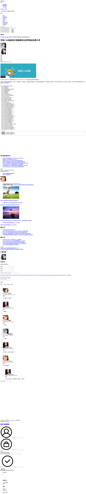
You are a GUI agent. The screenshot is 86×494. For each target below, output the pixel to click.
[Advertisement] (43, 144)
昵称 (1, 266)
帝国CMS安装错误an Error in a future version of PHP (13, 158)
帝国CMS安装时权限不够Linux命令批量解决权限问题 (14, 161)
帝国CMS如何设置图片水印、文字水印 (8, 224)
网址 (1, 270)
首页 (4, 15)
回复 (4, 295)
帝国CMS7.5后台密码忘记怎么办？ (10, 159)
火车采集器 (5, 22)
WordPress (5, 16)
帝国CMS (5, 17)
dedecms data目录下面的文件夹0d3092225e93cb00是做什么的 (15, 232)
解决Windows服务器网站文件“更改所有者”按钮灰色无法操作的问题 (17, 233)
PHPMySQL (5, 23)
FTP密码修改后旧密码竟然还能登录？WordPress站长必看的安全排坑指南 (18, 234)
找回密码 (6, 424)
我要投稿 (5, 5)
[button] (43, 13)
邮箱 (1, 268)
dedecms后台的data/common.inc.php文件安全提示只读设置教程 (15, 231)
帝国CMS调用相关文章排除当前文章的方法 (9, 200)
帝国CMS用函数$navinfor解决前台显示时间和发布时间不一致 (15, 163)
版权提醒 (5, 4)
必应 (13, 29)
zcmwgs (7, 378)
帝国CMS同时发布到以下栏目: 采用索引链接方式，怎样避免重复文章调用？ (16, 220)
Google (4, 19)
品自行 (5, 9)
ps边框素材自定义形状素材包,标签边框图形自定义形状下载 (15, 165)
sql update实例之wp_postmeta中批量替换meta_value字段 (14, 240)
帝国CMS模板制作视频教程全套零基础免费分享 (24, 184)
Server (4, 20)
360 (12, 30)
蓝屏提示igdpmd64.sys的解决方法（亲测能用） (12, 239)
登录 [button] (1, 2)
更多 (1, 60)
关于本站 (5, 6)
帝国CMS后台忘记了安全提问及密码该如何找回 (13, 160)
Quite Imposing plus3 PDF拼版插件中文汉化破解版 (13, 164)
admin (7, 183)
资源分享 (5, 24)
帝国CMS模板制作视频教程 (6, 81)
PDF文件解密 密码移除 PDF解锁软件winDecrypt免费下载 (14, 243)
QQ (1, 272)
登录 (1, 424)
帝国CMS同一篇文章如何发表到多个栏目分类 (9, 204)
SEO (4, 21)
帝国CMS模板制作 (6, 174)
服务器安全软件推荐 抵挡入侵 (9, 229)
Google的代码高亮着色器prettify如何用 (10, 244)
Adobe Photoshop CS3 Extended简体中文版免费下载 (13, 166)
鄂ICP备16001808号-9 (4, 421)
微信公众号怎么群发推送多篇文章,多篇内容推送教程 (14, 242)
